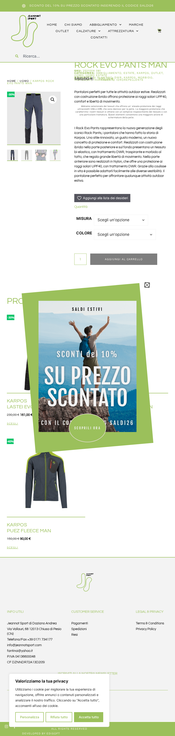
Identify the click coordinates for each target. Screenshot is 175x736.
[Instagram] (6, 726)
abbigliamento (103, 24)
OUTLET (157, 73)
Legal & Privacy (150, 611)
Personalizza (29, 717)
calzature (86, 31)
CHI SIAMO (73, 24)
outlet (62, 31)
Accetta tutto (89, 717)
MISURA (84, 218)
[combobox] (53, 56)
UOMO (24, 81)
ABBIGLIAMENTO (108, 73)
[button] (53, 99)
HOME (52, 24)
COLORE (84, 233)
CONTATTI (99, 37)
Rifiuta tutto (59, 717)
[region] (59, 700)
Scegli (12, 423)
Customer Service (87, 611)
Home (11, 81)
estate (129, 73)
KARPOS (143, 73)
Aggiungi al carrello (123, 259)
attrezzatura (121, 31)
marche (136, 24)
